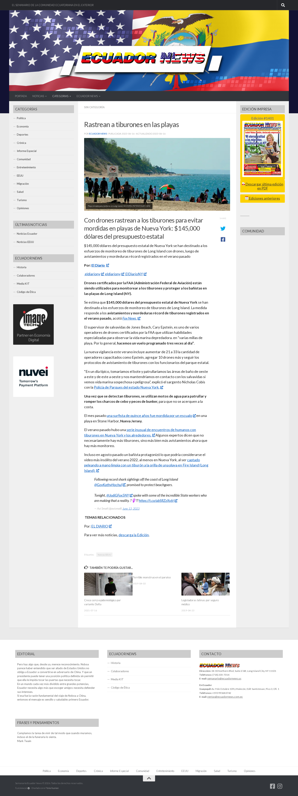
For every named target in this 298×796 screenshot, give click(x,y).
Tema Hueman (52, 788)
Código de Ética (26, 292)
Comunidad (24, 159)
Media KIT (23, 283)
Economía (23, 126)
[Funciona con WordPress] (29, 788)
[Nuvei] (33, 395)
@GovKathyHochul (108, 485)
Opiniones (23, 208)
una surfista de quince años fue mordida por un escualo (149, 415)
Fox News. (129, 318)
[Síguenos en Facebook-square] (272, 786)
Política (21, 118)
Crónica (21, 142)
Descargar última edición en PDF (264, 186)
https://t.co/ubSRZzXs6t (156, 500)
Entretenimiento (26, 167)
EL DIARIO (99, 526)
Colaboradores (26, 275)
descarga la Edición (134, 535)
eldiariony (92, 274)
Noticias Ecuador (27, 233)
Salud (20, 191)
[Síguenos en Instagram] (280, 786)
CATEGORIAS (60, 96)
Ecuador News (98, 133)
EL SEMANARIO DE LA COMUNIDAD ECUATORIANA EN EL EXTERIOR (53, 5)
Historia (21, 267)
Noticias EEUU (104, 554)
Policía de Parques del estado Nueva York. (127, 387)
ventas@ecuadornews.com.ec (225, 696)
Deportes (22, 134)
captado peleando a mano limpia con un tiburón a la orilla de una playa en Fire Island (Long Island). (146, 465)
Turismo (22, 200)
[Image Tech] (33, 343)
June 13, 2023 (130, 508)
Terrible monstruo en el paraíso (152, 577)
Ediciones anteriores (264, 198)
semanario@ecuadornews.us (224, 678)
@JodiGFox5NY (117, 495)
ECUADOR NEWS (87, 96)
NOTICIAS (38, 96)
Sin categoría (94, 107)
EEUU (20, 175)
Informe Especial (26, 151)
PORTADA (21, 96)
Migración (23, 183)
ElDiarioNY (134, 274)
